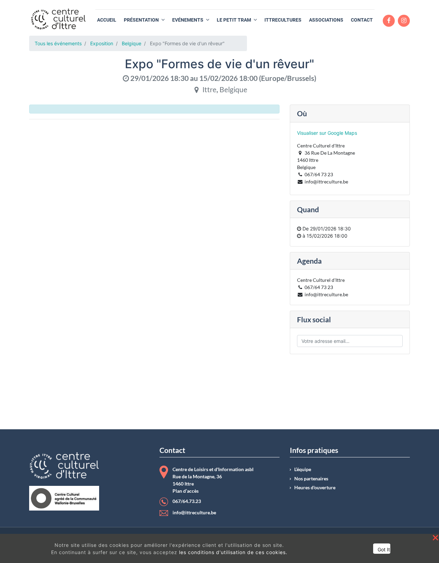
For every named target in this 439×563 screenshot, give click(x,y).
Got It (384, 549)
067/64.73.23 (187, 501)
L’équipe (302, 469)
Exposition (101, 43)
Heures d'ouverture (314, 487)
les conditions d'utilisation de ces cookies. (233, 552)
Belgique (131, 43)
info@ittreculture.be (194, 512)
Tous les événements (58, 43)
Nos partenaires (311, 478)
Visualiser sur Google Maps (327, 133)
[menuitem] (106, 20)
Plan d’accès (186, 491)
